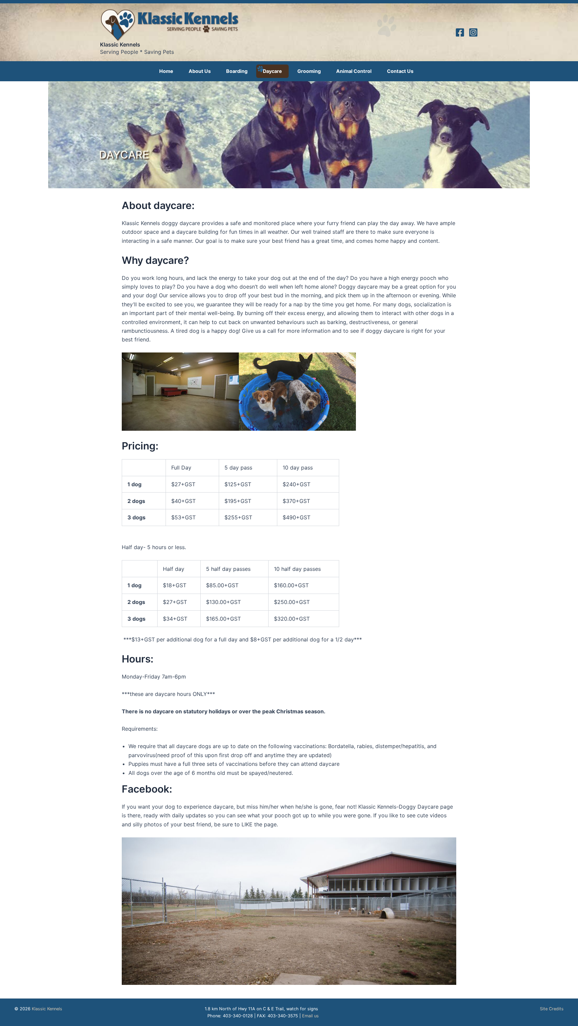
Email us (310, 1015)
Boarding (237, 71)
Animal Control (354, 71)
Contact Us (400, 71)
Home (166, 71)
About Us (200, 71)
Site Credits (552, 1008)
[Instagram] (473, 32)
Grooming (309, 71)
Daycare (272, 71)
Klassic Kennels (120, 44)
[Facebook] (460, 32)
